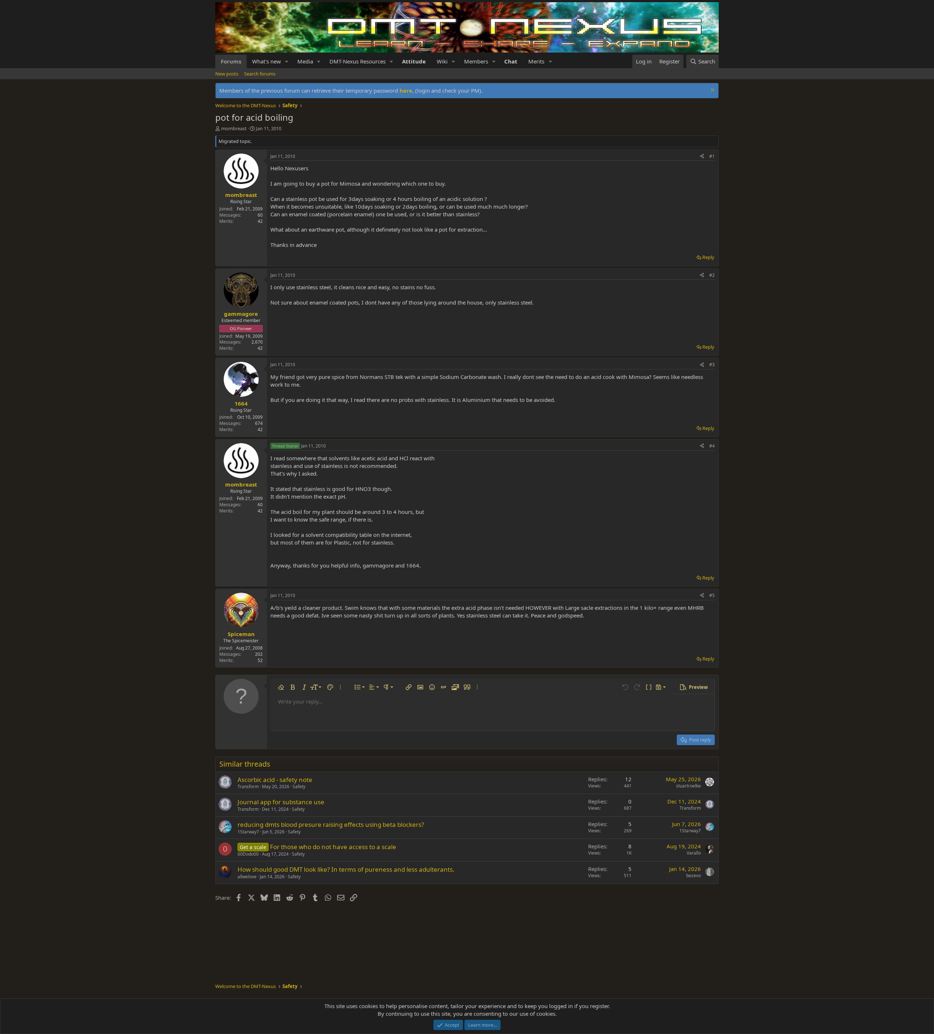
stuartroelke (688, 786)
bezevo (693, 875)
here (406, 90)
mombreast (234, 128)
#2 (712, 275)
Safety (299, 786)
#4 (712, 446)
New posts (226, 73)
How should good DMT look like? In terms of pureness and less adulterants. (346, 869)
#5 (712, 595)
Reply (708, 257)
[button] (287, 61)
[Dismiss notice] (712, 90)
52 (260, 660)
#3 (712, 364)
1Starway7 (248, 832)
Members (476, 61)
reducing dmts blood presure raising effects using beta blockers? (331, 824)
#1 (712, 156)
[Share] (702, 156)
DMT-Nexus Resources (357, 61)
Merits (536, 61)
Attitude (414, 61)
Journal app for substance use (281, 802)
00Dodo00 (248, 854)
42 (260, 221)
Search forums (259, 73)
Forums (231, 61)
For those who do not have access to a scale (333, 847)
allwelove (247, 877)
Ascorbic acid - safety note (275, 779)
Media (305, 61)
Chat (510, 61)
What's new (266, 61)
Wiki (442, 61)
